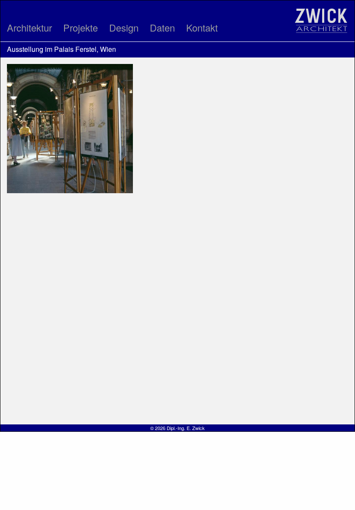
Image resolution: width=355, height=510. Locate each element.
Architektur (29, 27)
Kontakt (202, 27)
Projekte (80, 27)
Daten (162, 27)
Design (124, 27)
